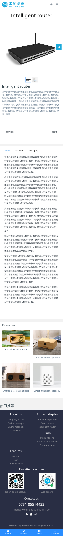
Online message (16, 423)
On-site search (16, 463)
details (7, 150)
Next (54, 131)
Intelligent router (47, 426)
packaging (33, 150)
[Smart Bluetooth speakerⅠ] (16, 338)
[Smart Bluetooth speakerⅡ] (47, 342)
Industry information (47, 441)
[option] (31, 50)
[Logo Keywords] (13, 4)
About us (16, 414)
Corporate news (47, 445)
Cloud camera (47, 423)
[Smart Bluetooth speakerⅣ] (47, 375)
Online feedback (16, 426)
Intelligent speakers (47, 419)
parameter (19, 150)
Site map (15, 456)
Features (16, 451)
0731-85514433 (31, 504)
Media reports (47, 437)
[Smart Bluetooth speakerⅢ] (16, 375)
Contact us (16, 430)
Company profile (16, 419)
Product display (47, 414)
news (47, 433)
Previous (10, 131)
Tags (15, 460)
